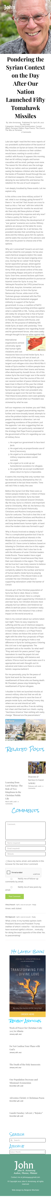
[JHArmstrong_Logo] (25, 1160)
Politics (21, 128)
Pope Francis (30, 128)
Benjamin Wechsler (31, 1190)
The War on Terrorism (13, 130)
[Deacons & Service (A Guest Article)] (37, 762)
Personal (14, 128)
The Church (40, 128)
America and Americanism (25, 126)
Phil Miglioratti (10, 917)
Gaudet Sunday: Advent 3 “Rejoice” (26, 1113)
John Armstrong (15, 123)
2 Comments (26, 132)
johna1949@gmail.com (31, 1177)
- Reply (33, 905)
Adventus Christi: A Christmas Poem (26, 1097)
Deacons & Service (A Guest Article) (36, 780)
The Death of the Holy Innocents (24, 1064)
